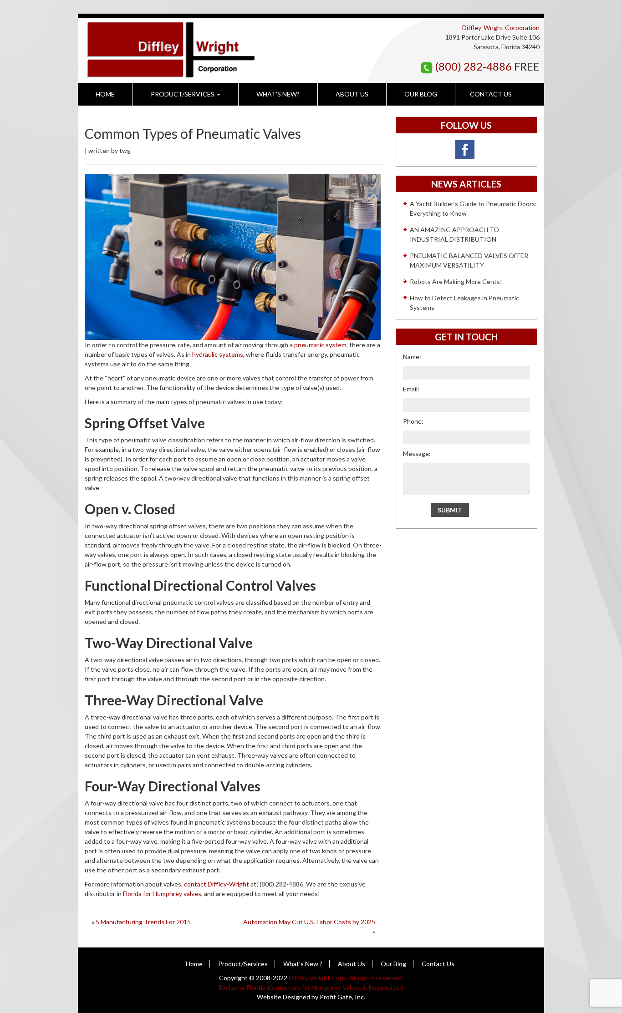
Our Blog (420, 94)
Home (105, 94)
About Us (352, 94)
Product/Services (183, 94)
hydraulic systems (217, 354)
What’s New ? (302, 963)
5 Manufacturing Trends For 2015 (143, 922)
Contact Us (491, 94)
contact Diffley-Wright (216, 884)
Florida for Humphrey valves (162, 893)
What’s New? (278, 94)
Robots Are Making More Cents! (456, 281)
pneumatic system (320, 345)
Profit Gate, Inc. (342, 997)
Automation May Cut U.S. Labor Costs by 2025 (309, 922)
